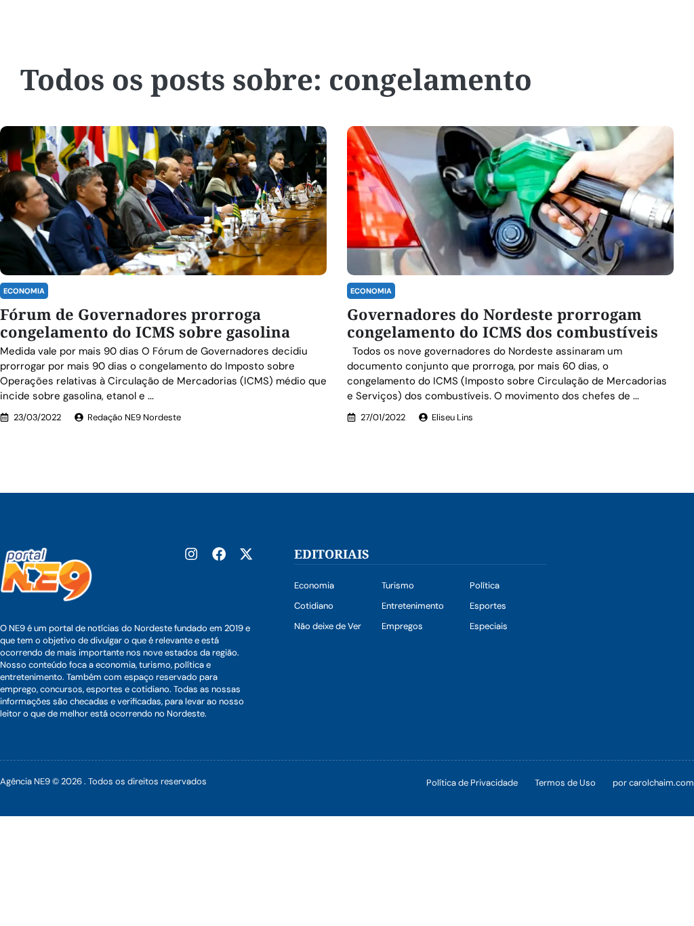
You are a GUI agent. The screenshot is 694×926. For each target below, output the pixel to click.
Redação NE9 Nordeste (134, 417)
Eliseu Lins (452, 417)
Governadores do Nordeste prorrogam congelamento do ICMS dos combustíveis (502, 323)
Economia (24, 291)
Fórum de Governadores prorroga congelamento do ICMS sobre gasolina (145, 323)
